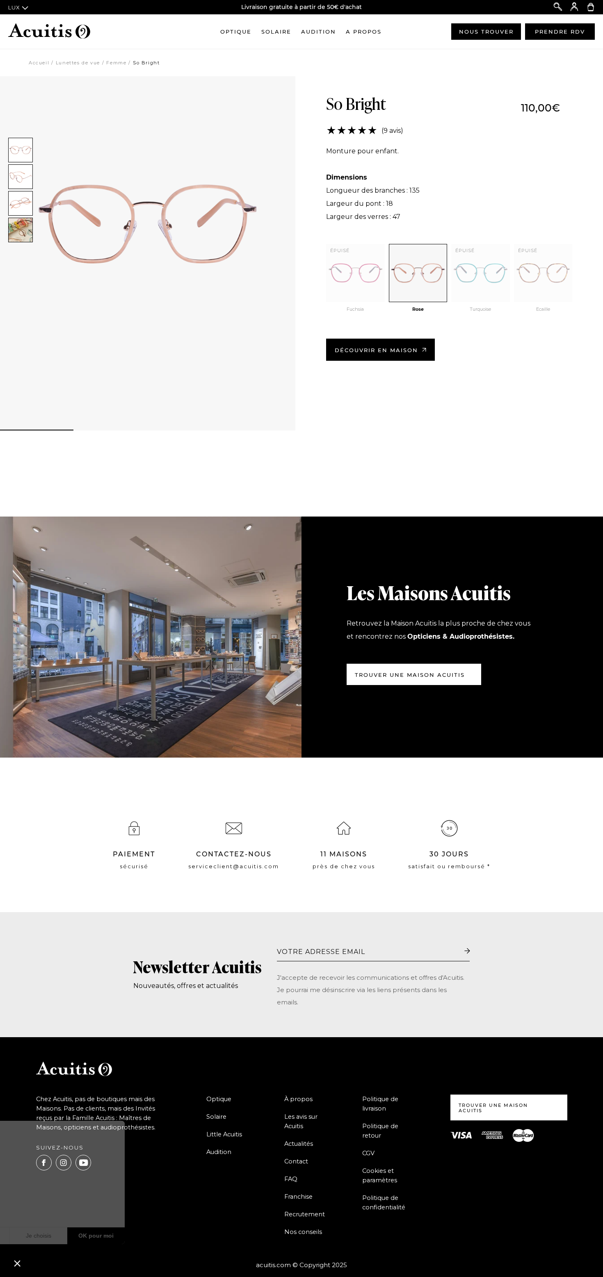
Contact (296, 1161)
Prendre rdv (560, 31)
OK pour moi (151, 1235)
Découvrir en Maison (376, 350)
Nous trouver (486, 31)
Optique (235, 31)
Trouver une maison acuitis (410, 675)
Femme (116, 63)
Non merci (36, 1235)
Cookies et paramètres (379, 1175)
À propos (298, 1099)
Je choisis (94, 1235)
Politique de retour (380, 1130)
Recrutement (304, 1214)
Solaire (276, 31)
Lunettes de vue (78, 63)
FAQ (290, 1179)
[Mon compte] (574, 7)
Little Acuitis (224, 1134)
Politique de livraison (380, 1103)
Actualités (298, 1143)
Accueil (39, 63)
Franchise (298, 1196)
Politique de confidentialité (383, 1202)
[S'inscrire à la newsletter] (467, 951)
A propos (363, 31)
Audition (318, 31)
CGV (368, 1153)
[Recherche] (558, 7)
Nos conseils (303, 1232)
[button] (17, 1263)
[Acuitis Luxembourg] (49, 31)
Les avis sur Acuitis (300, 1121)
